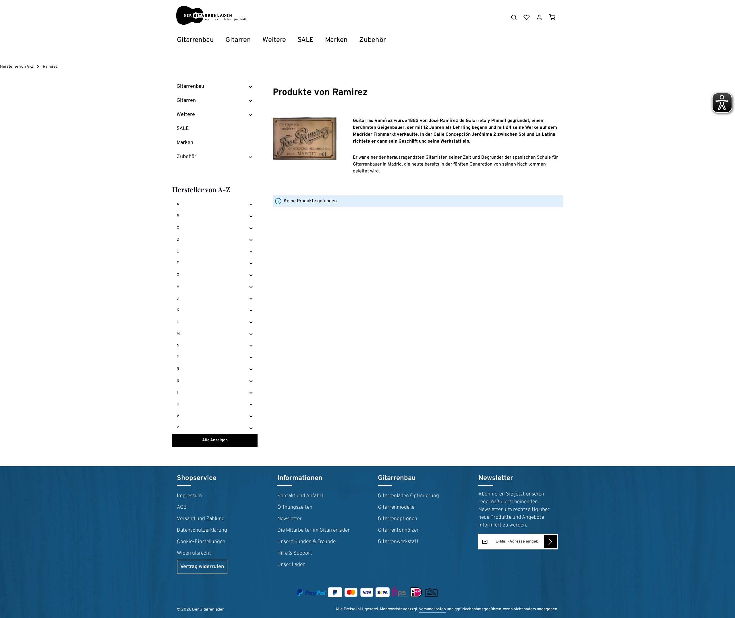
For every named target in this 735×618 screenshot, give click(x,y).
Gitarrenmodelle (396, 507)
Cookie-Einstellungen (201, 542)
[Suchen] (514, 17)
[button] (250, 86)
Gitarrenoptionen (397, 519)
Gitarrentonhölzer (398, 530)
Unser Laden (291, 564)
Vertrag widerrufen (202, 566)
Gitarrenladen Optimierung (408, 496)
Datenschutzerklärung (202, 530)
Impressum (189, 496)
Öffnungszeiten (294, 507)
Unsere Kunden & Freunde (306, 542)
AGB (182, 507)
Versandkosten (432, 609)
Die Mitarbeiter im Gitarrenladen (314, 530)
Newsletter (289, 519)
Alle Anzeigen (215, 440)
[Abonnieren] (550, 541)
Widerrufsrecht (194, 553)
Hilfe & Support (294, 553)
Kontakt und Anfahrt (300, 496)
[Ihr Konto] (539, 17)
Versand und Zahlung (201, 519)
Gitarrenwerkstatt (398, 542)
